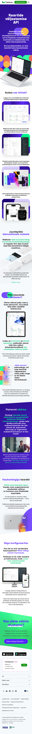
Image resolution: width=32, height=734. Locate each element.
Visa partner (23, 707)
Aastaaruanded (5, 701)
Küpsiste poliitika (25, 699)
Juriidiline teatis (5, 699)
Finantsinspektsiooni (14, 719)
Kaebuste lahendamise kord (17, 701)
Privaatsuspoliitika (15, 699)
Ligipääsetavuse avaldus (8, 710)
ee (27, 691)
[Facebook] (15, 691)
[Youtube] (6, 691)
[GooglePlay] (20, 654)
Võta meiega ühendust (14, 641)
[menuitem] (7, 2)
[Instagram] (12, 691)
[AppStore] (8, 654)
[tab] (16, 676)
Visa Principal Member (18, 721)
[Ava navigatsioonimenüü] (28, 2)
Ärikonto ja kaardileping (7, 704)
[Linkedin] (9, 691)
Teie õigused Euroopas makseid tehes (10, 707)
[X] (3, 691)
